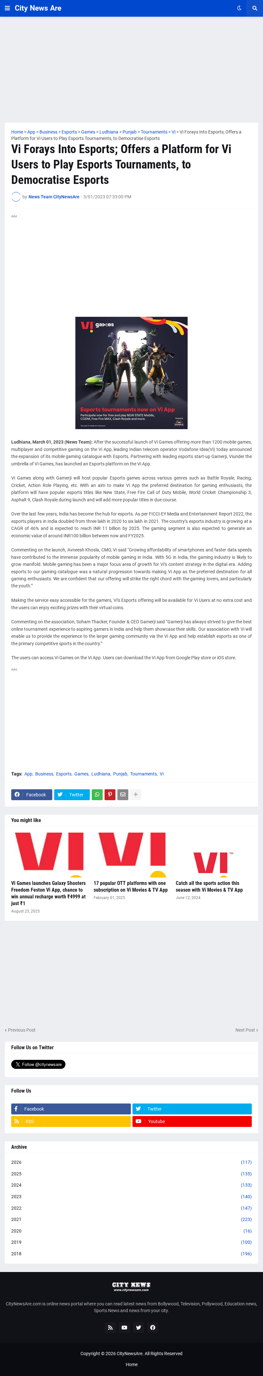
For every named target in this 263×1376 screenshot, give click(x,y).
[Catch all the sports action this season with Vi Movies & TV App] (214, 855)
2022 (131, 1208)
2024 (131, 1185)
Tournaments (143, 774)
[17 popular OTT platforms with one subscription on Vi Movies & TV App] (132, 855)
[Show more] (135, 794)
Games (81, 774)
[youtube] (124, 1327)
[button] (7, 8)
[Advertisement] (131, 70)
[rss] (110, 1327)
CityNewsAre (129, 1353)
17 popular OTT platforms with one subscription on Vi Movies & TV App (131, 886)
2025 (131, 1173)
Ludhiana (100, 774)
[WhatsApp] (97, 794)
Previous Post (22, 1030)
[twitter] (138, 1327)
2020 (131, 1230)
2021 (131, 1219)
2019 (131, 1242)
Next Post (245, 1030)
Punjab (120, 774)
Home (132, 1364)
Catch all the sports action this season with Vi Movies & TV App (209, 886)
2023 (131, 1196)
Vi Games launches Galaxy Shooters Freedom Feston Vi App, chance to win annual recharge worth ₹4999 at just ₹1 (48, 893)
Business (44, 774)
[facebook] (152, 1327)
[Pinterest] (110, 794)
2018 (131, 1253)
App (28, 774)
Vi (162, 774)
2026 (131, 1162)
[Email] (122, 794)
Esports (64, 774)
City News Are (38, 8)
